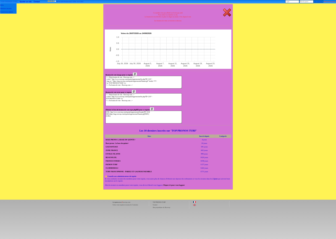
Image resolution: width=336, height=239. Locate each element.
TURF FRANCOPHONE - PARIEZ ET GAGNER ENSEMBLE (129, 172)
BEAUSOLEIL (111, 157)
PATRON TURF (111, 164)
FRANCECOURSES (113, 161)
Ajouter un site (26, 2)
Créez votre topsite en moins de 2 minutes (125, 205)
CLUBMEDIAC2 (112, 168)
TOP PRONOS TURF (9, 2)
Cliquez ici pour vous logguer (174, 185)
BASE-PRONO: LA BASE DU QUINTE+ (120, 140)
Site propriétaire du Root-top (161, 207)
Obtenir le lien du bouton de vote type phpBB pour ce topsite (128, 110)
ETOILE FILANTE (113, 154)
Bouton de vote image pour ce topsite (119, 75)
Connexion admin (6, 12)
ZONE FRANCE (112, 150)
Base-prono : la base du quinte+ (117, 143)
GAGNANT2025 (112, 147)
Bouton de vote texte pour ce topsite (119, 92)
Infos (2, 5)
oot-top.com (126, 202)
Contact (37, 2)
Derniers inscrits (6, 8)
